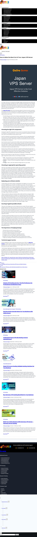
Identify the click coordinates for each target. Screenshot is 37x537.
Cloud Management (7, 363)
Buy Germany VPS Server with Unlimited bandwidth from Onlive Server (13, 266)
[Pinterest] (5, 451)
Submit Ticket (6, 41)
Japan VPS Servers (23, 258)
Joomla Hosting (6, 34)
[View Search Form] (1, 45)
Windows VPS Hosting (4, 469)
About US (2, 488)
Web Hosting (18, 309)
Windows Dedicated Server (8, 506)
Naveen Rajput (4, 59)
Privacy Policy (3, 492)
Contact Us (5, 42)
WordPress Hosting (6, 32)
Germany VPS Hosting (7, 16)
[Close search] (1, 533)
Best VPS (3, 257)
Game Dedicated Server (7, 11)
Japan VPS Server (15, 258)
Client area (3, 51)
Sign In (5, 39)
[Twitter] (2, 451)
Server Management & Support (9, 309)
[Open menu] (1, 53)
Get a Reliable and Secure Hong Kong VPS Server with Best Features (13, 264)
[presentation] (19, 274)
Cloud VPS (28, 257)
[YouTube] (3, 451)
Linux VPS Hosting (6, 19)
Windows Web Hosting (7, 29)
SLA (1, 491)
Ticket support (7, 51)
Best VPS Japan (8, 257)
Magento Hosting (6, 33)
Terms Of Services (4, 493)
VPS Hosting (2, 55)
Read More (6, 296)
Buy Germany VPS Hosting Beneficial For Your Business (18, 395)
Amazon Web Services (7, 24)
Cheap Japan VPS (16, 257)
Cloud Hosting (23, 257)
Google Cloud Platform (7, 25)
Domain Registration (5, 37)
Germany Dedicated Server (5, 457)
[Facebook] (0, 451)
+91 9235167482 (32, 447)
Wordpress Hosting (4, 482)
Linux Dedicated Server (7, 12)
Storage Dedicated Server (7, 10)
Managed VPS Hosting (7, 21)
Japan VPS (9, 258)
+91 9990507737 (20, 447)
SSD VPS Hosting (6, 20)
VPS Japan (29, 258)
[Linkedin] (4, 451)
